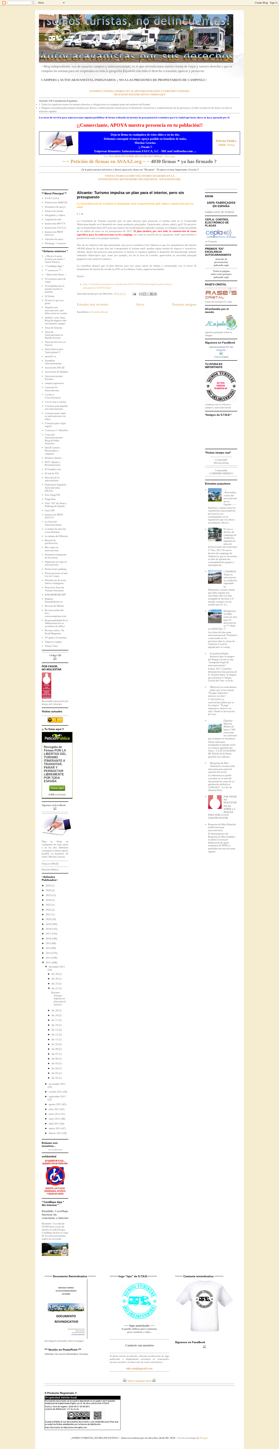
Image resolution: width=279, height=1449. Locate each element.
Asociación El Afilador (56, 371)
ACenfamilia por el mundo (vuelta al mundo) (54, 288)
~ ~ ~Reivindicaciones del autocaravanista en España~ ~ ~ (230, 497)
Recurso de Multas (54, 605)
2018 (49, 928)
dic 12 (55, 1034)
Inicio (140, 304)
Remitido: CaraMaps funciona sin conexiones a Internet (55, 1214)
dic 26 (55, 978)
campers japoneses (54, 383)
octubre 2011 (56, 1091)
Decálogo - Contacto (55, 243)
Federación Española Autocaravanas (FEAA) (55, 487)
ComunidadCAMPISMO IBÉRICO (221, 472)
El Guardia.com (53, 469)
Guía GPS (50, 510)
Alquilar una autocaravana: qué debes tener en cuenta (56, 310)
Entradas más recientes (92, 304)
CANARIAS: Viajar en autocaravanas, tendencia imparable (230, 577)
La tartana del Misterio (56, 536)
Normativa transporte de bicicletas (55, 556)
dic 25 (55, 983)
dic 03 (55, 1073)
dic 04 (55, 1068)
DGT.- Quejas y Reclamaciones (52, 463)
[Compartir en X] (148, 294)
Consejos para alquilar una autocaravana (56, 407)
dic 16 (55, 1025)
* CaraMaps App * (54, 266)
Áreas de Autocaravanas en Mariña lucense (54, 334)
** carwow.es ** (53, 270)
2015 (49, 943)
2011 (49, 962)
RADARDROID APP (55, 594)
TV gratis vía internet (56, 637)
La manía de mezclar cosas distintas (55, 530)
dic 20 (55, 1010)
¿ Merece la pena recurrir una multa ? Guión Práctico (55, 259)
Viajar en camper (53, 641)
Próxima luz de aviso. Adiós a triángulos (56, 582)
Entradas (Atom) (99, 311)
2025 (49, 895)
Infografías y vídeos (55, 215)
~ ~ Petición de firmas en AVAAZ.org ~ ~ (106, 161)
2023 (49, 904)
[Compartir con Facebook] (152, 294)
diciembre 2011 (57, 966)
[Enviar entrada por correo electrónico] (134, 293)
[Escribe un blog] (144, 294)
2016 (49, 938)
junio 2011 (55, 1113)
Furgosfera (50, 499)
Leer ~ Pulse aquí (139, 156)
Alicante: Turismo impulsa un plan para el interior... (58, 998)
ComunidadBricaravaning (221, 461)
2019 (49, 924)
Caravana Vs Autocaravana (52, 389)
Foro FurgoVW (52, 494)
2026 (49, 890)
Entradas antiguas (184, 304)
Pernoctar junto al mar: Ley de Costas (56, 575)
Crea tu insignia (221, 357)
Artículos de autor (54, 239)
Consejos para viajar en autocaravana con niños (55, 416)
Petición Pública (50, 869)
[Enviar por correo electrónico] (141, 294)
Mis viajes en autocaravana (51, 549)
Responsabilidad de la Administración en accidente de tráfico (56, 623)
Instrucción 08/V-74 (55, 223)
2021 (49, 914)
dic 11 (55, 1039)
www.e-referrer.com (55, 1150)
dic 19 (55, 1015)
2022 (49, 909)
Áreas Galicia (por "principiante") (54, 351)
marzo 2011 (55, 1128)
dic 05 (55, 1063)
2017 (49, 933)
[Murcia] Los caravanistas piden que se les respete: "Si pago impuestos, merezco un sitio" (222, 691)
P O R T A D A (52, 198)
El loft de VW (52, 473)
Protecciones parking (55, 569)
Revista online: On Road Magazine (54, 632)
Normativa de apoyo (55, 206)
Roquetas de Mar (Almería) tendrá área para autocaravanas (222, 827)
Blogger (204, 1437)
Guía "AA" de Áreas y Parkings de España (56, 505)
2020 (49, 919)
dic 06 (55, 1058)
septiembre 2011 (57, 1096)
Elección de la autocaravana (52, 479)
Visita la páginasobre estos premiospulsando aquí (221, 274)
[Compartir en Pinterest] (155, 294)
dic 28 (55, 973)
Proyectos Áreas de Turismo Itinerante (54, 589)
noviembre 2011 (57, 1083)
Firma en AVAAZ (50, 863)
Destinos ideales (53, 457)
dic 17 (55, 1020)
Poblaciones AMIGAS (56, 202)
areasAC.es (50, 356)
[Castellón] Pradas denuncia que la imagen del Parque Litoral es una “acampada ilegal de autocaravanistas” (221, 659)
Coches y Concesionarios (53, 396)
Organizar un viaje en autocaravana (56, 563)
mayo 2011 (55, 1118)
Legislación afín (53, 219)
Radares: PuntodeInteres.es (54, 600)
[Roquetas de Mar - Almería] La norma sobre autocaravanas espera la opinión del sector (221, 767)
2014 (49, 948)
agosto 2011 (55, 1104)
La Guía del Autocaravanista (53, 523)
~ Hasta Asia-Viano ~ (55, 274)
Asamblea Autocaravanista (53, 362)
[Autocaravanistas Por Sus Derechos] (221, 353)
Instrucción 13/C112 (55, 227)
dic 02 (55, 1077)
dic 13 (55, 1029)
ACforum (49, 296)
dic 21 (55, 988)
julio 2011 (54, 1109)
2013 (49, 953)
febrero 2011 (55, 1133)
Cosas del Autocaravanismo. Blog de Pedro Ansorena (54, 439)
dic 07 (55, 1053)
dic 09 (55, 1049)
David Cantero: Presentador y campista (53, 450)
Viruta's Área (51, 646)
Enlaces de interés (54, 211)
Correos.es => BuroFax (56, 430)
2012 (49, 957)
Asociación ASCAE (55, 367)
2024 (49, 900)
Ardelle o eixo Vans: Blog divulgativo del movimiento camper (55, 320)
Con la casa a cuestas (55, 401)
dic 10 (55, 1044)
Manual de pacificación (51, 542)
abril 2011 (54, 1123)
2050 (49, 885)
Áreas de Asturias (53, 327)
